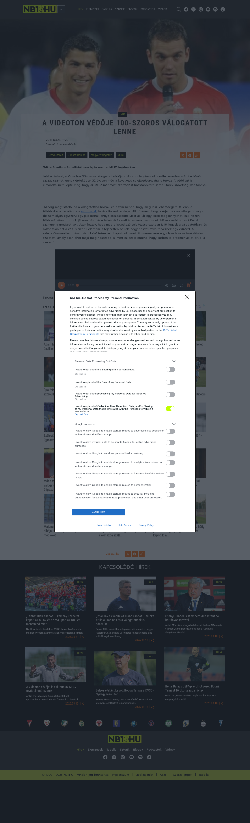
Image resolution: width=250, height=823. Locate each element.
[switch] (170, 369)
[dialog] (125, 411)
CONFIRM (98, 512)
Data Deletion (104, 525)
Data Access (125, 525)
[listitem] (125, 361)
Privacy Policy (146, 525)
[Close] (188, 298)
